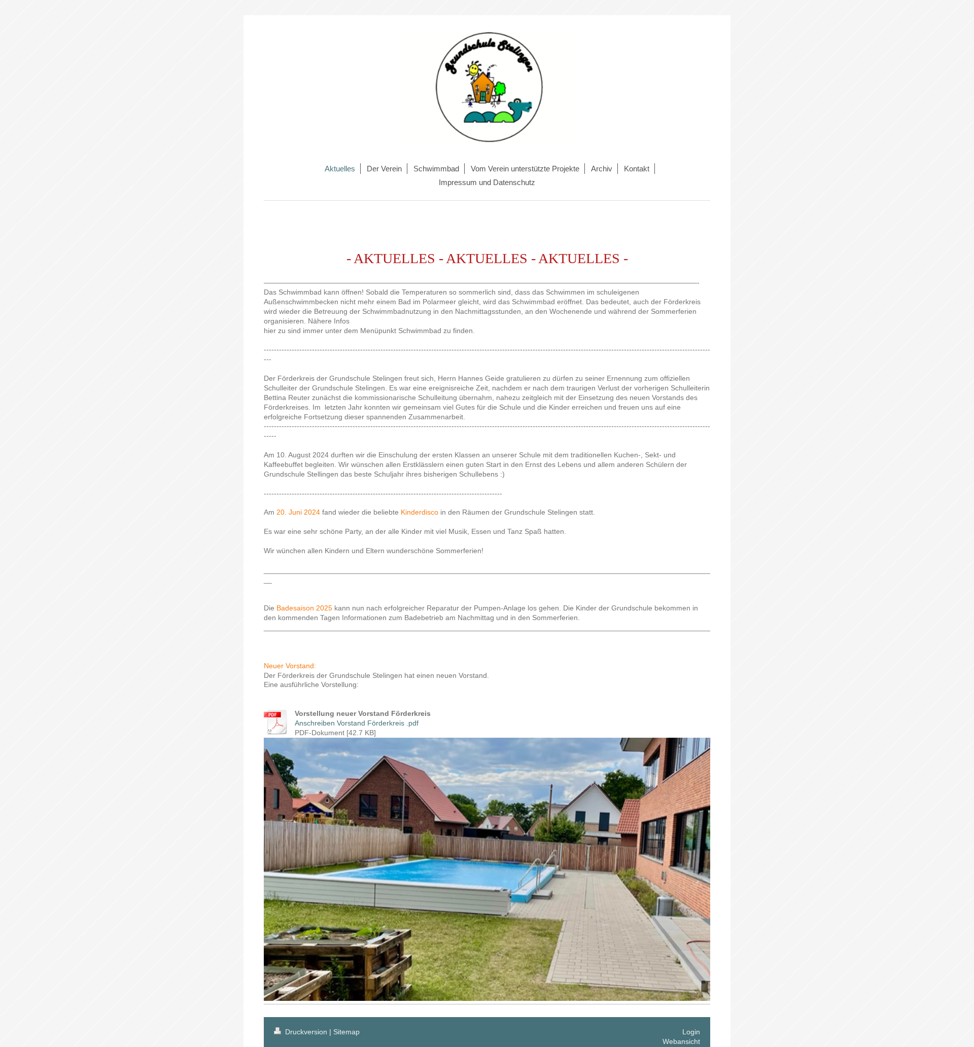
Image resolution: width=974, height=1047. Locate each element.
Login (691, 1032)
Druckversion (306, 1032)
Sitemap (346, 1032)
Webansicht (681, 1041)
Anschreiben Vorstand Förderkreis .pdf (357, 723)
